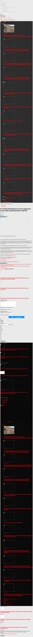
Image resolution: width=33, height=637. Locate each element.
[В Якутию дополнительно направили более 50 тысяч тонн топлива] (9, 103)
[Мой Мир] (3, 216)
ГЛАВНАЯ (3, 2)
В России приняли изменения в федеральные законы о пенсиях (14, 368)
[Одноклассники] (0, 0)
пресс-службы (11, 254)
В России (3, 5)
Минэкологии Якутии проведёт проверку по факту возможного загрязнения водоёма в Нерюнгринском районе (17, 150)
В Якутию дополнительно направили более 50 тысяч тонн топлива (14, 298)
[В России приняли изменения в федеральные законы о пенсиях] (2, 366)
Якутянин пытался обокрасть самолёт (13, 121)
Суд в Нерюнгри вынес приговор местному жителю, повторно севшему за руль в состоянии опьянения (16, 50)
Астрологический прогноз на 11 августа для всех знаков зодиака (14, 375)
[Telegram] (6, 216)
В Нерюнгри (4, 3)
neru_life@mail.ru (9, 421)
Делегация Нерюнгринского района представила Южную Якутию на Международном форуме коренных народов (18, 64)
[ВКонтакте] (0, 216)
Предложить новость (4, 633)
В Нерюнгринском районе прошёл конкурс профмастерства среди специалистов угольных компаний (18, 36)
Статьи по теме (3, 268)
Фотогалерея (6, 8)
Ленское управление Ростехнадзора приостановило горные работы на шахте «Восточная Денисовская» (16, 78)
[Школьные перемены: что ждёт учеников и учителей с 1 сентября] (9, 175)
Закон (4, 403)
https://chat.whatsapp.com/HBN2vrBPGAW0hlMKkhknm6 (9, 261)
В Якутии (3, 4)
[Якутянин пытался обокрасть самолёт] (9, 519)
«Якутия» (13, 255)
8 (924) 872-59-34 (3, 16)
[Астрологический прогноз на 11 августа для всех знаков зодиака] (2, 373)
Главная (1, 203)
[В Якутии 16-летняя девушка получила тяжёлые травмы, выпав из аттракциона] (9, 89)
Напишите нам (6, 9)
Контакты (5, 10)
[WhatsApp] (5, 216)
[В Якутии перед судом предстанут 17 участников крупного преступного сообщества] (9, 130)
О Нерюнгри (4, 6)
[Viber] (4, 216)
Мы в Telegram (16, 317)
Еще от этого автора (9, 268)
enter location (10, 324)
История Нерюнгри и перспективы (10, 7)
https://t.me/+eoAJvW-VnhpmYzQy (5, 258)
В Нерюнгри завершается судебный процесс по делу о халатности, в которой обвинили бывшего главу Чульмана (18, 165)
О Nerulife (3, 199)
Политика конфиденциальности (7, 11)
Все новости (4, 206)
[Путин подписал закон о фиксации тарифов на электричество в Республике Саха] (2, 625)
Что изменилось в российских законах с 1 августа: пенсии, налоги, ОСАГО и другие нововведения (18, 193)
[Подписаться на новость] (12, 633)
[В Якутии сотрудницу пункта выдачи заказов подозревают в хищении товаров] (2, 617)
